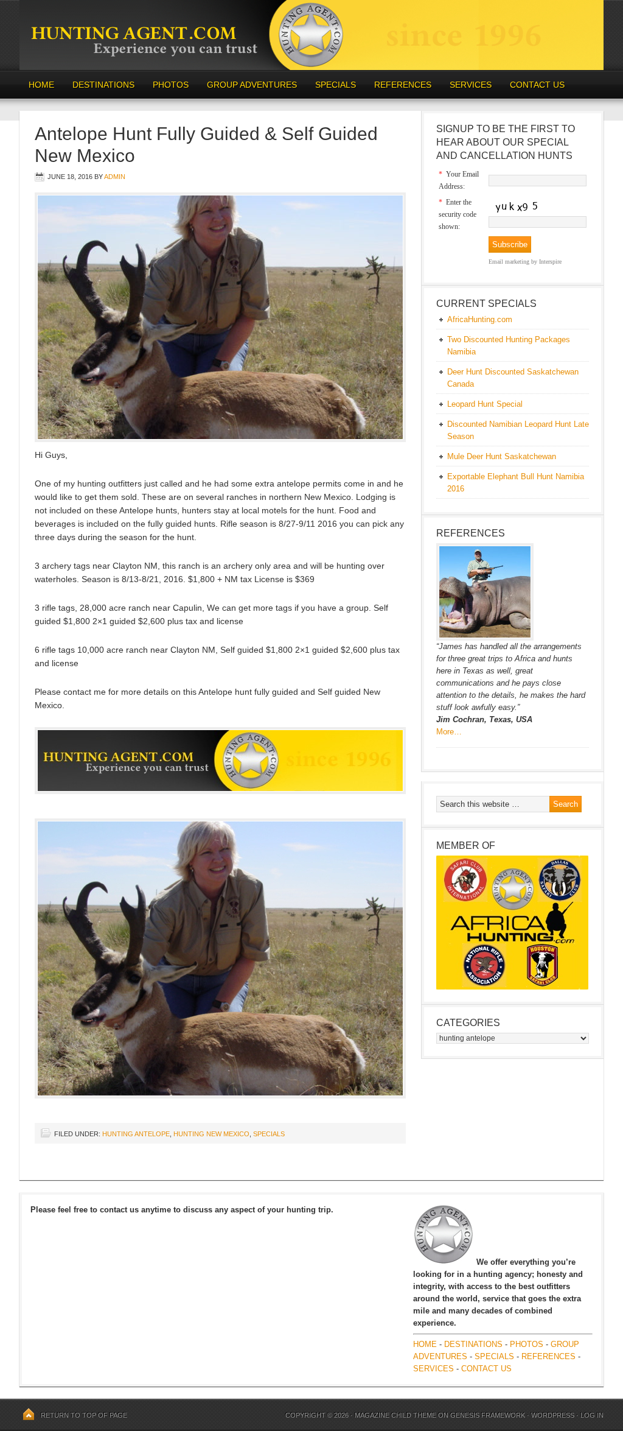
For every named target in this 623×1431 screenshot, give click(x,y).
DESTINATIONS (98, 85)
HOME (41, 85)
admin (114, 176)
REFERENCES (402, 85)
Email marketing (509, 261)
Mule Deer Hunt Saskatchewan (501, 456)
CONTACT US (537, 85)
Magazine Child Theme (395, 1415)
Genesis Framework (487, 1415)
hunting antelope (136, 1133)
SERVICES (471, 85)
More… (449, 731)
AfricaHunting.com (479, 319)
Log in (592, 1415)
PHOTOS (166, 85)
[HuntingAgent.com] (311, 67)
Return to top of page (84, 1415)
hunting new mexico (211, 1133)
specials (269, 1133)
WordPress (552, 1415)
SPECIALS (335, 85)
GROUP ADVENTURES (252, 85)
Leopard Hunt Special (485, 404)
